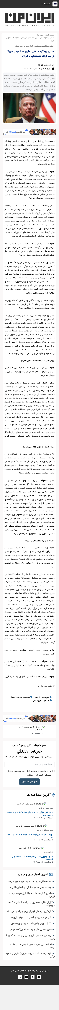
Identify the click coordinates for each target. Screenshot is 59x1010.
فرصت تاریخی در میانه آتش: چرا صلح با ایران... (30, 887)
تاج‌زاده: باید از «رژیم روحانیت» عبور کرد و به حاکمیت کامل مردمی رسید (30, 836)
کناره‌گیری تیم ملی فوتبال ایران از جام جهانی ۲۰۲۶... (28, 911)
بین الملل (39, 35)
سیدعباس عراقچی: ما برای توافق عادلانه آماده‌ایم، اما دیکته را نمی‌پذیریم (30, 814)
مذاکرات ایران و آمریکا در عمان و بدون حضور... (31, 923)
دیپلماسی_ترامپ (42, 697)
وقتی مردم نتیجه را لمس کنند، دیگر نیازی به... (30, 917)
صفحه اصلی (49, 35)
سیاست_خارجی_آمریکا (20, 697)
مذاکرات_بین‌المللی (41, 700)
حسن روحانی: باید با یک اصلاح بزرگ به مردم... (30, 929)
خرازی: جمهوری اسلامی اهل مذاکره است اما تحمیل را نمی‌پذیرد (32, 858)
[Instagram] (20, 977)
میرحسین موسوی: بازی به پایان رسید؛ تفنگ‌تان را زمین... (30, 937)
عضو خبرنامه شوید (29, 782)
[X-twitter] (32, 977)
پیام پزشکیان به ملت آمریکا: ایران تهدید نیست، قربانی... (31, 895)
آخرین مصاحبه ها (39, 795)
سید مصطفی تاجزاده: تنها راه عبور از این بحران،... (29, 881)
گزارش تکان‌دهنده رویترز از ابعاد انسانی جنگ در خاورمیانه (31, 904)
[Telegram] (39, 977)
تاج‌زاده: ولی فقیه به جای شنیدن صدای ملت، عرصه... (32, 946)
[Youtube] (26, 977)
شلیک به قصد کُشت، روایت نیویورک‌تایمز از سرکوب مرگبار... (30, 955)
